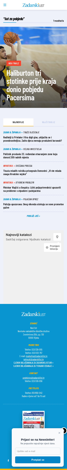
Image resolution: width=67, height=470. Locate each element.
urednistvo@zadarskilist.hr (34, 377)
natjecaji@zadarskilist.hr (33, 359)
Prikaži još (33, 215)
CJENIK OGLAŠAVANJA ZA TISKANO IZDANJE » (33, 365)
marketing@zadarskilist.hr (36, 356)
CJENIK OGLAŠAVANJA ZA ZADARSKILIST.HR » (33, 362)
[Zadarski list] (33, 5)
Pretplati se (37, 459)
